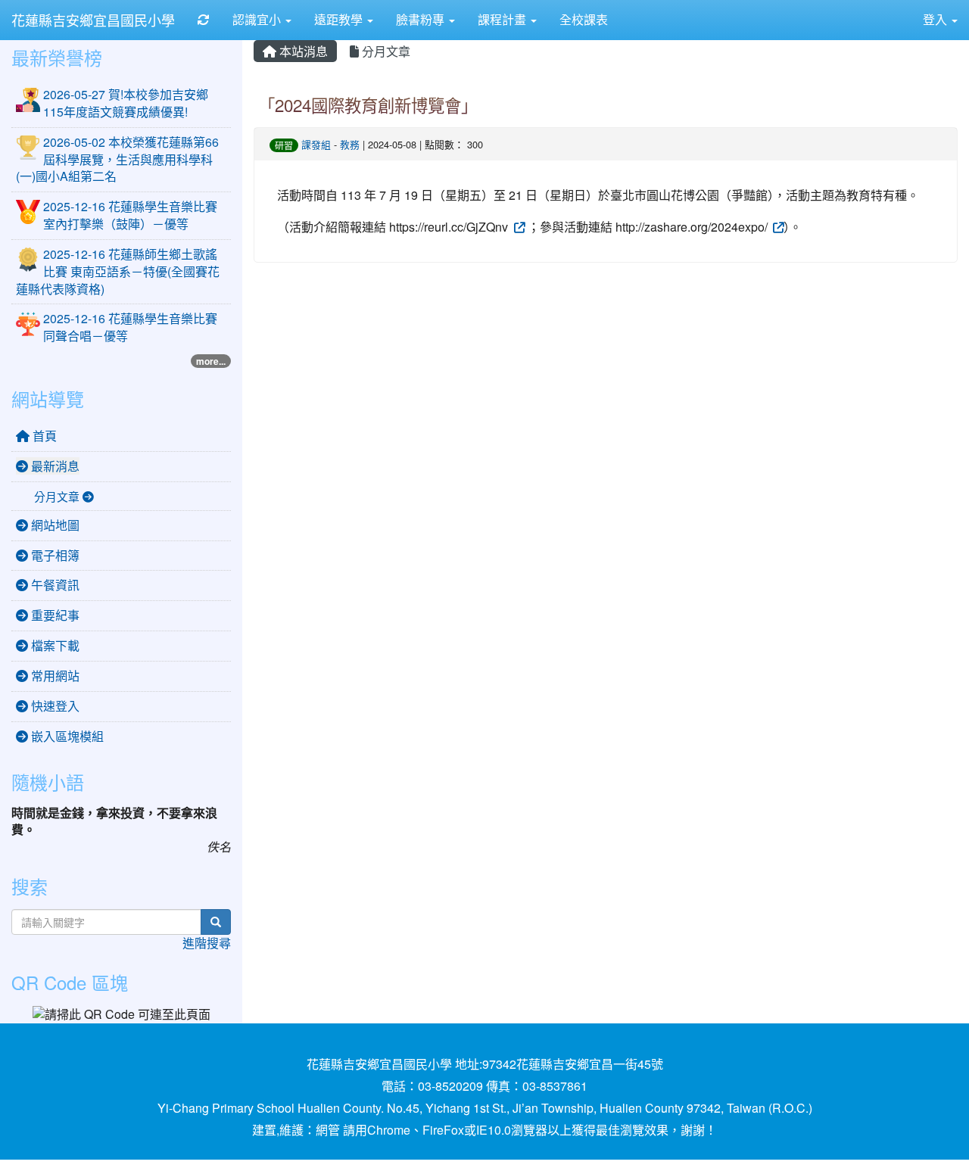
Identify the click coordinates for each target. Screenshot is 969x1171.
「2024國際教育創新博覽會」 (368, 104)
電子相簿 (53, 555)
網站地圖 (53, 525)
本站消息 (302, 51)
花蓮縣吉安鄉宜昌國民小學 (93, 20)
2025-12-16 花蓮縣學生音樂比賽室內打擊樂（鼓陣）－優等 (130, 215)
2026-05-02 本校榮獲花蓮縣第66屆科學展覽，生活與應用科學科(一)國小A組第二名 (117, 159)
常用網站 (53, 675)
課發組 (316, 144)
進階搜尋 (206, 942)
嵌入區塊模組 (66, 736)
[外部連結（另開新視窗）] (518, 226)
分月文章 (384, 51)
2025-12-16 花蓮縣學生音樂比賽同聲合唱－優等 (130, 327)
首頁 (43, 435)
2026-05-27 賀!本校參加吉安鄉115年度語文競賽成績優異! (125, 103)
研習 (284, 145)
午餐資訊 (53, 584)
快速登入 (53, 706)
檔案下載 (53, 645)
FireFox (443, 1129)
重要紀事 (53, 615)
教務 (350, 144)
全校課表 (583, 19)
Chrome (388, 1129)
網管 (328, 1129)
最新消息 (53, 466)
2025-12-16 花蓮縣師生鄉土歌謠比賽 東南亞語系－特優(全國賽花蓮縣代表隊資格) (118, 271)
